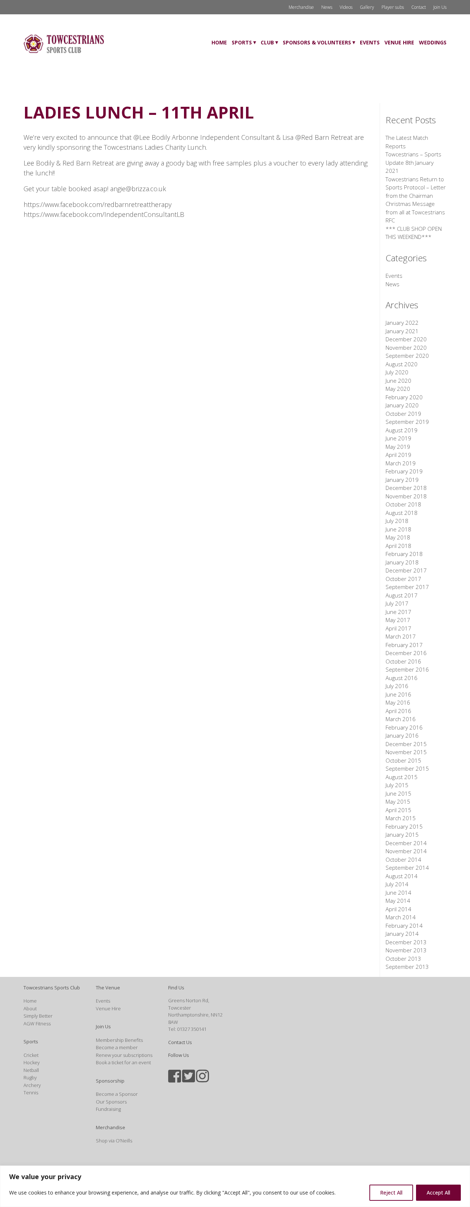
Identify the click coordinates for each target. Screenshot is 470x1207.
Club (267, 42)
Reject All (391, 1192)
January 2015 (402, 834)
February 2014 (404, 925)
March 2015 (401, 818)
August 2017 (401, 595)
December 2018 (406, 487)
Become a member (117, 1047)
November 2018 (406, 496)
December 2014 (406, 843)
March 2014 (401, 917)
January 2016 (402, 735)
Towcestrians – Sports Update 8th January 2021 (413, 162)
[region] (235, 1186)
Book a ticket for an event (123, 1062)
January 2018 (402, 562)
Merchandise (301, 7)
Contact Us (180, 1042)
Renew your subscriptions (124, 1055)
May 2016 (398, 702)
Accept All (438, 1192)
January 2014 (402, 933)
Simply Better (38, 1016)
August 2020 (401, 364)
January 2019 (402, 479)
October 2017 (403, 578)
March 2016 (401, 719)
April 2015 (398, 810)
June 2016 (398, 694)
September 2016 (407, 669)
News (326, 7)
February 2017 (404, 644)
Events (370, 42)
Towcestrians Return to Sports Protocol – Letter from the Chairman (416, 187)
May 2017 (398, 620)
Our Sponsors (111, 1101)
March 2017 (401, 636)
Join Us (439, 7)
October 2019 (403, 413)
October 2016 (403, 661)
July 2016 (397, 686)
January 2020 (402, 405)
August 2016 (401, 677)
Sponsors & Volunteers (317, 42)
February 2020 (404, 397)
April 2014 (398, 909)
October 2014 (403, 859)
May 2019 (398, 446)
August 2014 (401, 876)
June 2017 (398, 611)
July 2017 (397, 603)
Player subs (393, 7)
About (30, 1008)
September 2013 (407, 966)
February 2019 (404, 471)
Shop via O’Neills (114, 1140)
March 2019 (401, 463)
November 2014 (406, 851)
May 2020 (398, 388)
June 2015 (398, 793)
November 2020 (406, 347)
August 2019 (401, 430)
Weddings (432, 42)
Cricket (31, 1055)
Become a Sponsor (117, 1094)
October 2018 (403, 504)
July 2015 (397, 785)
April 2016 (398, 711)
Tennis (31, 1092)
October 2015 (403, 760)
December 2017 (406, 570)
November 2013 (406, 950)
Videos (346, 7)
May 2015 (398, 801)
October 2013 (403, 958)
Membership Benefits (119, 1040)
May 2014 (398, 900)
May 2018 (398, 537)
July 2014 (397, 884)
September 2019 (407, 421)
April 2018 (398, 545)
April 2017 (398, 628)
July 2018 (397, 520)
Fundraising (108, 1109)
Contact (418, 7)
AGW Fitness (37, 1023)
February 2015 (404, 826)
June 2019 (398, 438)
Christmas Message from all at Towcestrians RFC (415, 212)
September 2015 (407, 768)
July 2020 (397, 372)
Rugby (30, 1077)
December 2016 (406, 653)
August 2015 (401, 777)
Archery (32, 1085)
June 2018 (398, 529)
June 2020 (398, 380)
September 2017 (407, 586)
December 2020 (406, 339)
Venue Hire (399, 42)
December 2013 (406, 942)
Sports (242, 42)
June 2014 (398, 892)
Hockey (32, 1062)
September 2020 (407, 355)
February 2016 (404, 727)
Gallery (367, 7)
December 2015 (406, 744)
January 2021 (402, 331)
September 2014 (407, 867)
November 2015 (406, 752)
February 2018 (404, 553)
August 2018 (401, 512)
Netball (31, 1070)
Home (219, 42)
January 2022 (402, 322)
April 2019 (398, 454)
